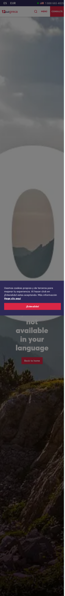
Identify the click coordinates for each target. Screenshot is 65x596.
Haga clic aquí (12, 298)
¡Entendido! (32, 306)
